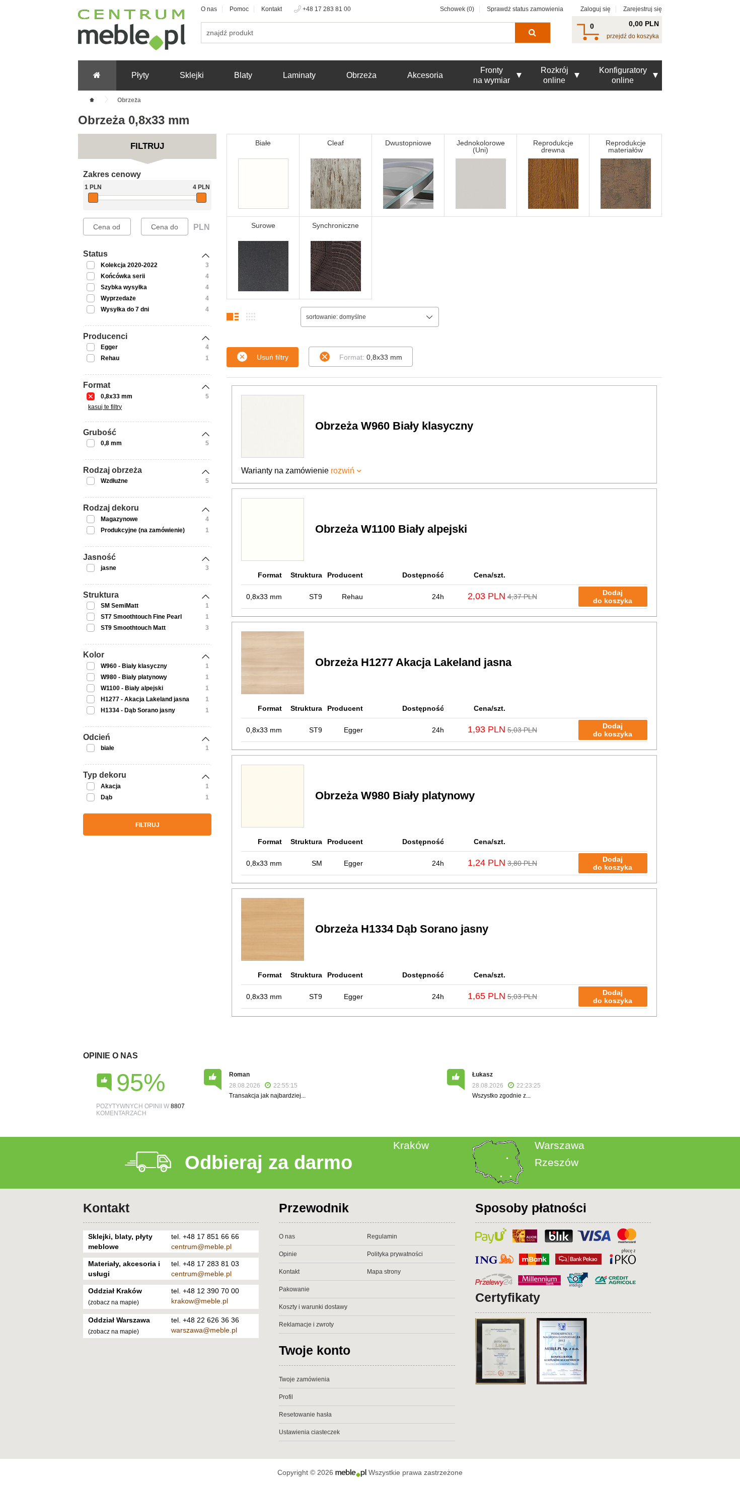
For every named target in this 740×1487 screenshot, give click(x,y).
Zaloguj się (595, 9)
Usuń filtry (272, 357)
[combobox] (370, 317)
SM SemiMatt (119, 605)
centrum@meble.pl (201, 1247)
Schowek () (457, 9)
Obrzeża (361, 75)
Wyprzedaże (118, 298)
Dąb (106, 797)
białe (107, 748)
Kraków (411, 1145)
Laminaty (299, 75)
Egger (109, 347)
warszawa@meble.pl (204, 1330)
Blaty (243, 75)
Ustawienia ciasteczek (309, 1432)
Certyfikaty (507, 1297)
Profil (286, 1396)
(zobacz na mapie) (113, 1302)
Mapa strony (384, 1271)
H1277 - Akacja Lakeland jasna (145, 699)
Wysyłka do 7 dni (125, 309)
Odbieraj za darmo (268, 1162)
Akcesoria (425, 75)
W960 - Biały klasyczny (134, 666)
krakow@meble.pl (199, 1301)
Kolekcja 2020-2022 (129, 265)
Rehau (110, 358)
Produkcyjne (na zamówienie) (143, 530)
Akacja (111, 786)
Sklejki (192, 75)
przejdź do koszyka (633, 36)
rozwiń (342, 470)
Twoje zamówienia (304, 1379)
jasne (108, 567)
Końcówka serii (123, 276)
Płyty (140, 75)
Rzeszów (556, 1162)
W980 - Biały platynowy (134, 677)
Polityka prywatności (395, 1254)
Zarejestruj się (642, 9)
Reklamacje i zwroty (306, 1324)
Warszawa (559, 1145)
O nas (209, 9)
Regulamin (382, 1236)
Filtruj (147, 825)
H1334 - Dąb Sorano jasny (138, 710)
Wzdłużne (114, 480)
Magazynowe (119, 519)
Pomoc (239, 9)
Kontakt (271, 9)
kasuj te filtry (105, 406)
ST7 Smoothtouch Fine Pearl (141, 616)
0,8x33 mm (116, 396)
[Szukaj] (532, 33)
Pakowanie (294, 1289)
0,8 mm (111, 443)
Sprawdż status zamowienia (525, 9)
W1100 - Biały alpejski (132, 688)
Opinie (288, 1254)
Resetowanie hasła (305, 1414)
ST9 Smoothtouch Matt (133, 627)
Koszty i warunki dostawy (313, 1306)
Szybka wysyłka (124, 287)
